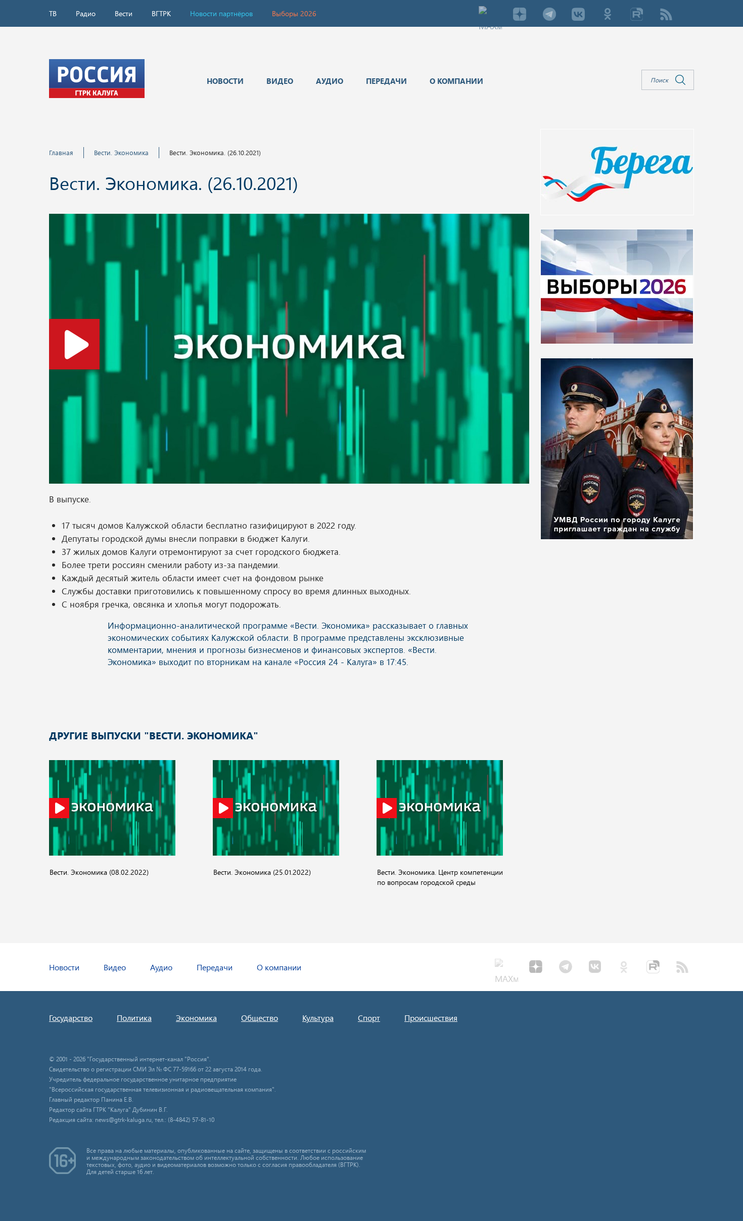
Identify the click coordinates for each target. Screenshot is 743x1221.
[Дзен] (519, 15)
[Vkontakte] (578, 15)
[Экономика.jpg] (289, 351)
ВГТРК (161, 13)
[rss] (666, 15)
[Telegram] (549, 15)
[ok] (607, 15)
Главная (61, 152)
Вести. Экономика (121, 152)
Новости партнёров (221, 13)
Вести (123, 13)
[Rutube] (636, 15)
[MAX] (490, 15)
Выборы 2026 (294, 13)
